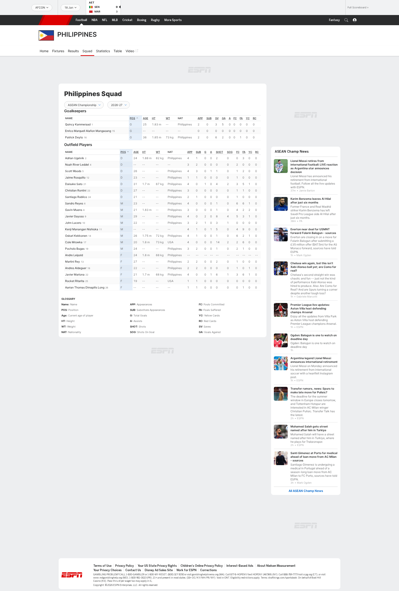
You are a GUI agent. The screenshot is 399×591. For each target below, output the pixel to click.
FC (235, 118)
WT (168, 118)
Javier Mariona (75, 274)
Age (145, 118)
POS (132, 118)
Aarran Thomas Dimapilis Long (84, 287)
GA (224, 118)
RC (254, 118)
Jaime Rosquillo (75, 177)
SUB (209, 118)
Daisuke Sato (73, 184)
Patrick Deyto (74, 137)
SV (217, 118)
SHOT (219, 152)
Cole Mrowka (73, 242)
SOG (230, 152)
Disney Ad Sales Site (159, 570)
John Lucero (73, 222)
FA (241, 118)
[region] (162, 127)
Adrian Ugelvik (74, 158)
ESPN (55, 20)
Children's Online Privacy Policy (202, 565)
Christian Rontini (75, 190)
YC (248, 118)
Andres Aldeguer (75, 268)
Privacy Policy (124, 565)
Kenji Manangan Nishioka (81, 229)
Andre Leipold (74, 255)
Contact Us (133, 570)
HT (153, 118)
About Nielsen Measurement (276, 565)
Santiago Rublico (76, 197)
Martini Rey (72, 261)
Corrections (208, 570)
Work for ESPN (186, 570)
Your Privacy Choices (107, 570)
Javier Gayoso (74, 216)
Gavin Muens (73, 210)
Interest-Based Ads (240, 565)
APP (200, 118)
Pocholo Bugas (75, 248)
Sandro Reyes (74, 203)
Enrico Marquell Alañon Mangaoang (88, 131)
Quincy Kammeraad (78, 124)
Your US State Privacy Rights (157, 565)
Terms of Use (102, 565)
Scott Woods (73, 171)
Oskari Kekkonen (76, 235)
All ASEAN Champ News (306, 491)
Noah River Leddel (77, 164)
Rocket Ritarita (74, 281)
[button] (346, 20)
